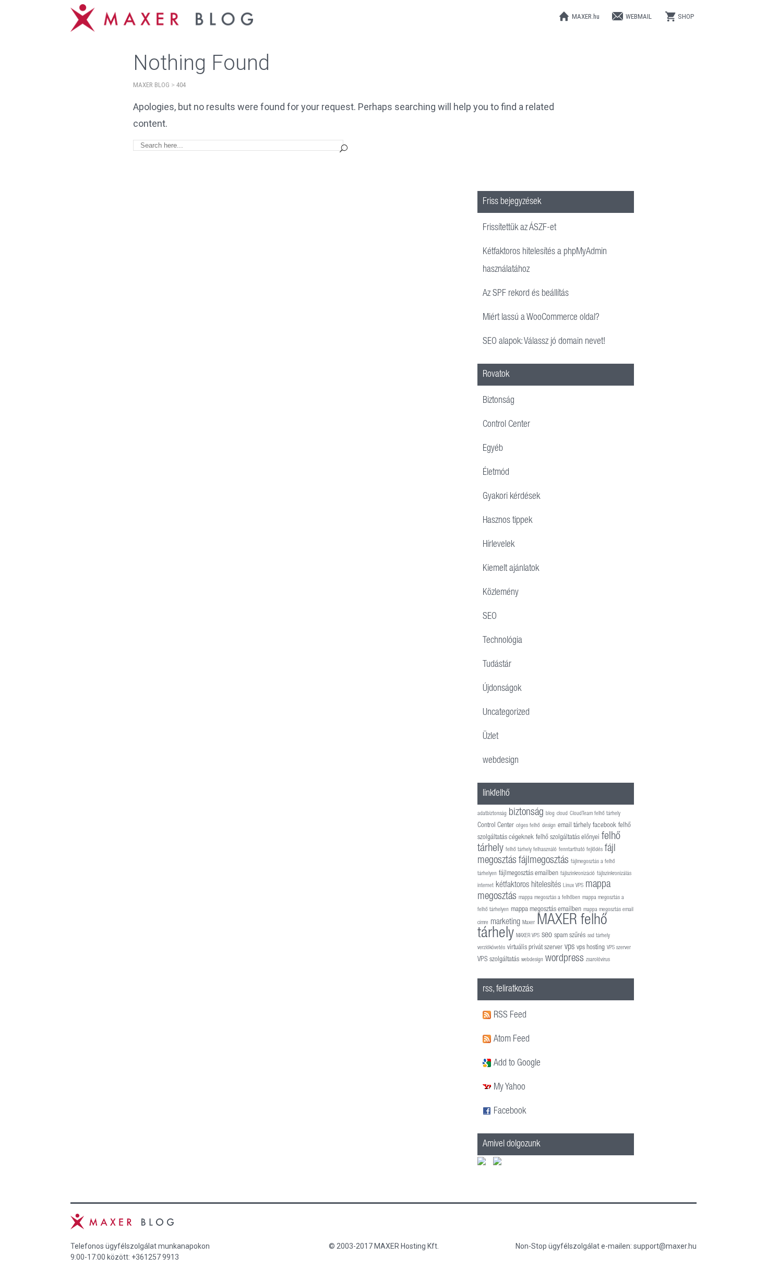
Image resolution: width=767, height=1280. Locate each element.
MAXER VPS (528, 936)
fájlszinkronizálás (614, 874)
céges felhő (528, 826)
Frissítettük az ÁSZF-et (519, 228)
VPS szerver (619, 948)
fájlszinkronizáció (577, 874)
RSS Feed (510, 1015)
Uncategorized (506, 712)
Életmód (496, 472)
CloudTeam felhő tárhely (595, 814)
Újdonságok (502, 688)
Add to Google (517, 1063)
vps (569, 947)
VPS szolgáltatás (498, 959)
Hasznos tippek (507, 520)
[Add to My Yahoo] (488, 1087)
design (549, 826)
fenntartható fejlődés (581, 850)
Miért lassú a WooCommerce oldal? (541, 317)
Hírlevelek (498, 544)
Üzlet (490, 736)
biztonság (526, 813)
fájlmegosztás (544, 861)
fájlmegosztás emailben (528, 873)
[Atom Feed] (488, 1039)
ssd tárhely (599, 936)
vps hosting (591, 947)
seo (547, 935)
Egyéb (493, 448)
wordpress (564, 959)
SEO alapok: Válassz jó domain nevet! (544, 341)
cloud (562, 814)
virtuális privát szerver (534, 947)
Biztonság (498, 400)
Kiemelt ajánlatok (511, 568)
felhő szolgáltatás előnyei (568, 837)
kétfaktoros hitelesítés (528, 885)
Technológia (502, 640)
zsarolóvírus (598, 960)
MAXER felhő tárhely (542, 927)
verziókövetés (491, 948)
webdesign (501, 760)
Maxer (528, 923)
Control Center (506, 424)
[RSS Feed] (488, 1015)
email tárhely (574, 825)
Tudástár (497, 664)
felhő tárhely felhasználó (531, 850)
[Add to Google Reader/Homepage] (488, 1063)
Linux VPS (573, 886)
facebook (604, 825)
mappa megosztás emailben (546, 909)
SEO (490, 616)
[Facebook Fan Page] (488, 1111)
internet (485, 886)
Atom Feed (512, 1039)
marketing (505, 922)
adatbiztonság (492, 814)
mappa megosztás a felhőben (549, 898)
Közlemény (501, 592)
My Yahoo (509, 1087)
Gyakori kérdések (511, 496)
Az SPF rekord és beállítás (526, 293)
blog (550, 814)
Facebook (510, 1111)
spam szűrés (569, 935)
